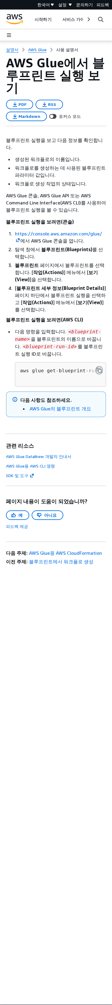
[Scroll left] (30, 19)
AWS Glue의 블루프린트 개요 (60, 409)
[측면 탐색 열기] (9, 35)
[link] (67, 50)
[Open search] (100, 19)
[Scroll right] (88, 19)
